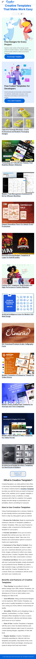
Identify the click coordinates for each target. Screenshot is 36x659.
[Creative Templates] (10, 2)
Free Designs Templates (14, 56)
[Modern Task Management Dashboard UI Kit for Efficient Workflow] (18, 182)
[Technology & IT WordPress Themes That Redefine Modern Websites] (18, 151)
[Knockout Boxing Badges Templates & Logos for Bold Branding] (18, 243)
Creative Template (27, 489)
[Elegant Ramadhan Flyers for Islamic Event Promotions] (18, 212)
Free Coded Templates (14, 101)
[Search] (21, 13)
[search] (33, 1)
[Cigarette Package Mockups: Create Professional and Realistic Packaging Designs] (18, 118)
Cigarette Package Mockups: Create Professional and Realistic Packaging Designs (15, 132)
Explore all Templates (18, 474)
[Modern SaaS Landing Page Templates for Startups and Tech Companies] (18, 393)
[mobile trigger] (3, 2)
